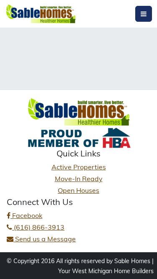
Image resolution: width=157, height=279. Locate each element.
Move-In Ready (79, 178)
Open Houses (78, 190)
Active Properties (78, 167)
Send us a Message (44, 239)
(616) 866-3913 (38, 227)
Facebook (26, 215)
